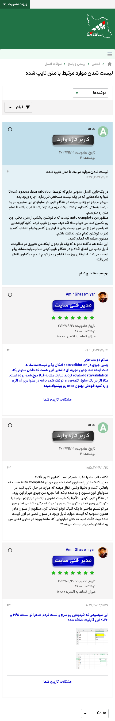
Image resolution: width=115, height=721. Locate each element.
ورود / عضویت (17, 4)
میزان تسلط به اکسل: (80, 336)
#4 (8, 605)
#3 (8, 467)
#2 (8, 350)
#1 (8, 171)
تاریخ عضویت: (85, 152)
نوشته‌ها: (89, 158)
